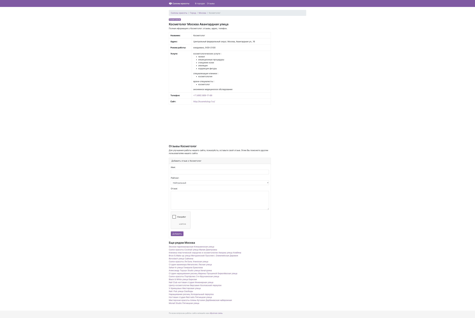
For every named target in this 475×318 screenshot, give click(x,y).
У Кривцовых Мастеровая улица (185, 288)
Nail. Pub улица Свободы (181, 291)
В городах (200, 3)
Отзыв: (174, 188)
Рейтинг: (175, 178)
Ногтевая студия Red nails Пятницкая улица (190, 297)
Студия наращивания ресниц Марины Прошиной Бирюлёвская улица (203, 273)
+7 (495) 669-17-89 (202, 95)
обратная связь (216, 313)
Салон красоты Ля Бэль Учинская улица (188, 261)
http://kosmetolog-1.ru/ (204, 101)
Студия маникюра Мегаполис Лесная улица (190, 264)
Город (193, 13)
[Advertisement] (220, 124)
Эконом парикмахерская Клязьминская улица (191, 246)
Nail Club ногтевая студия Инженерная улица (191, 282)
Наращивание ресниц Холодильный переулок (191, 294)
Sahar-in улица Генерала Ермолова (186, 267)
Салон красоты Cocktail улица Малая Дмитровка (193, 249)
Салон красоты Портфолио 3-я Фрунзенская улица (194, 276)
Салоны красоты (181, 3)
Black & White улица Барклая (183, 279)
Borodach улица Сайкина (181, 258)
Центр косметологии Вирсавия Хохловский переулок (195, 285)
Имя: (173, 167)
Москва (202, 13)
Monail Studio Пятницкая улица (184, 303)
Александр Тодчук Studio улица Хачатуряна (190, 270)
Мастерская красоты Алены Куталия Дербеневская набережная (200, 300)
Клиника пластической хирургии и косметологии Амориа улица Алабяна (205, 252)
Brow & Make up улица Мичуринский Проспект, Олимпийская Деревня (203, 255)
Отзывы (211, 3)
